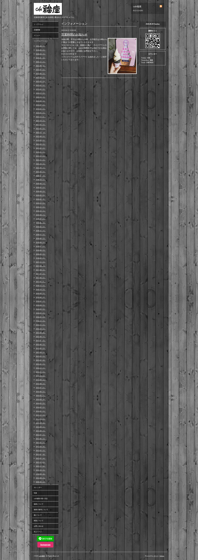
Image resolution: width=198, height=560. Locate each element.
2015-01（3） (41, 364)
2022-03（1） (41, 144)
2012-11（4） (41, 466)
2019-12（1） (41, 203)
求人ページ (38, 532)
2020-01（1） (41, 199)
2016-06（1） (41, 297)
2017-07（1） (41, 274)
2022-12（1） (41, 132)
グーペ (156, 556)
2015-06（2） (41, 344)
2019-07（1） (41, 219)
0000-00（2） (41, 482)
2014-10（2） (41, 376)
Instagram (45, 544)
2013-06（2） (41, 439)
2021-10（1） (41, 164)
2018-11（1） (41, 234)
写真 (35, 493)
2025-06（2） (41, 73)
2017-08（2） (41, 270)
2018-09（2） (41, 238)
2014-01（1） (41, 411)
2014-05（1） (41, 395)
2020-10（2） (41, 179)
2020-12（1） (41, 176)
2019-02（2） (41, 227)
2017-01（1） (41, 282)
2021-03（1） (41, 172)
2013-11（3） (41, 419)
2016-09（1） (41, 293)
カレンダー (38, 487)
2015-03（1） (41, 356)
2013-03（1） (41, 450)
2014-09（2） (41, 380)
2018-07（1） (41, 246)
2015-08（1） (41, 337)
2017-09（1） (41, 266)
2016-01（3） (41, 317)
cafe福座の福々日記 (41, 498)
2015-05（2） (41, 348)
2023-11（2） (41, 117)
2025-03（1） (41, 81)
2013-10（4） (41, 423)
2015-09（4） (41, 333)
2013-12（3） (41, 415)
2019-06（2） (41, 223)
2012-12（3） (41, 462)
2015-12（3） (41, 321)
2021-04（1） (41, 168)
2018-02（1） (41, 258)
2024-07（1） (41, 105)
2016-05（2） (41, 301)
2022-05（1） (41, 140)
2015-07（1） (41, 340)
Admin (162, 556)
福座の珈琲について (41, 509)
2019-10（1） (41, 211)
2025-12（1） (41, 62)
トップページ (38, 24)
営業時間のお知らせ (74, 34)
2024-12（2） (41, 93)
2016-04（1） (41, 305)
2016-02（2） (41, 313)
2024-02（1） (41, 109)
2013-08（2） (41, 431)
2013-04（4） (41, 446)
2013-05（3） (41, 443)
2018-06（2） (41, 250)
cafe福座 (42, 556)
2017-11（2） (41, 262)
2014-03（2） (41, 403)
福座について (38, 504)
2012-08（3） (41, 478)
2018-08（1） (41, 242)
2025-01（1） (41, 89)
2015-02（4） (41, 360)
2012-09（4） (41, 474)
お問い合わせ (38, 526)
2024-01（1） (41, 113)
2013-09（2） (41, 427)
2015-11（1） (41, 325)
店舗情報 (37, 30)
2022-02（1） (41, 148)
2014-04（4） (41, 399)
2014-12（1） (41, 368)
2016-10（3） (41, 289)
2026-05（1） (41, 50)
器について (38, 515)
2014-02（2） (41, 407)
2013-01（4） (41, 458)
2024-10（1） (41, 97)
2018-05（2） (41, 254)
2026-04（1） (41, 54)
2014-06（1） (41, 391)
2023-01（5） (41, 128)
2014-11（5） (41, 372)
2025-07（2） (41, 70)
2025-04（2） (41, 77)
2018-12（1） (41, 231)
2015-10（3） (41, 329)
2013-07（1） (41, 435)
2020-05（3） (41, 187)
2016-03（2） (41, 309)
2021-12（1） (41, 156)
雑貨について (38, 520)
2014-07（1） (41, 388)
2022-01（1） (41, 152)
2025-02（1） (41, 85)
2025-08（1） (41, 66)
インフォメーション (41, 41)
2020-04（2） (41, 191)
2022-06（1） (41, 136)
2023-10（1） (41, 121)
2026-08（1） (41, 46)
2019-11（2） (41, 207)
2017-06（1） (41, 278)
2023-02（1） (41, 124)
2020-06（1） (41, 183)
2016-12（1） (41, 285)
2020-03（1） (41, 195)
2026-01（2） (41, 58)
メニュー (37, 35)
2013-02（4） (41, 454)
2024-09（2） (41, 101)
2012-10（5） (41, 470)
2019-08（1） (41, 215)
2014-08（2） (41, 384)
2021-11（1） (41, 160)
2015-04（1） (41, 352)
